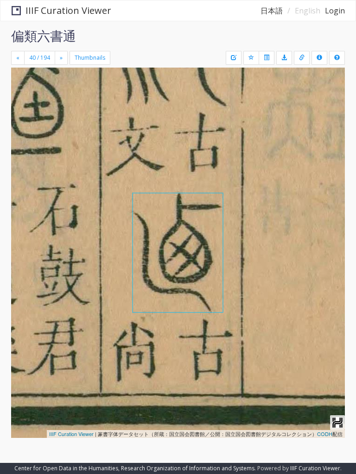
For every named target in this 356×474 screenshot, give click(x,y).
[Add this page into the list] (251, 58)
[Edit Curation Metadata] (234, 58)
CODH (324, 433)
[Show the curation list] (266, 58)
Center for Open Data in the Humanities (66, 468)
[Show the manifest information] (319, 58)
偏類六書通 (43, 35)
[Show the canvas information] (302, 58)
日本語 (272, 11)
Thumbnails (90, 58)
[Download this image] (284, 58)
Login (335, 11)
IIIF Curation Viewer (68, 10)
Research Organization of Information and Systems (187, 468)
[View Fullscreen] (24, 114)
